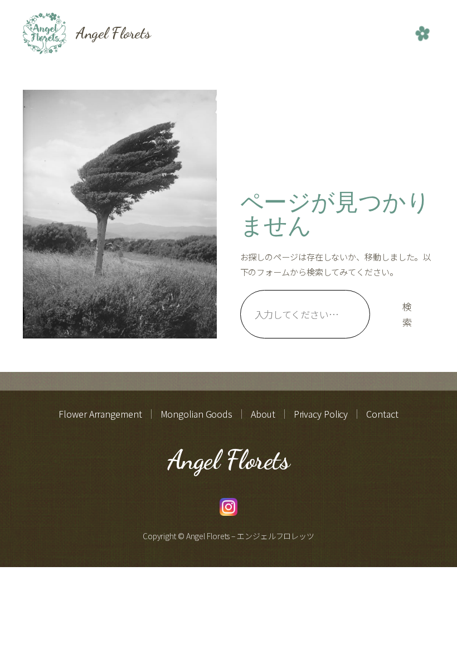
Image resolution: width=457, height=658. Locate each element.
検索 (407, 313)
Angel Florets (113, 32)
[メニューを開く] (422, 33)
